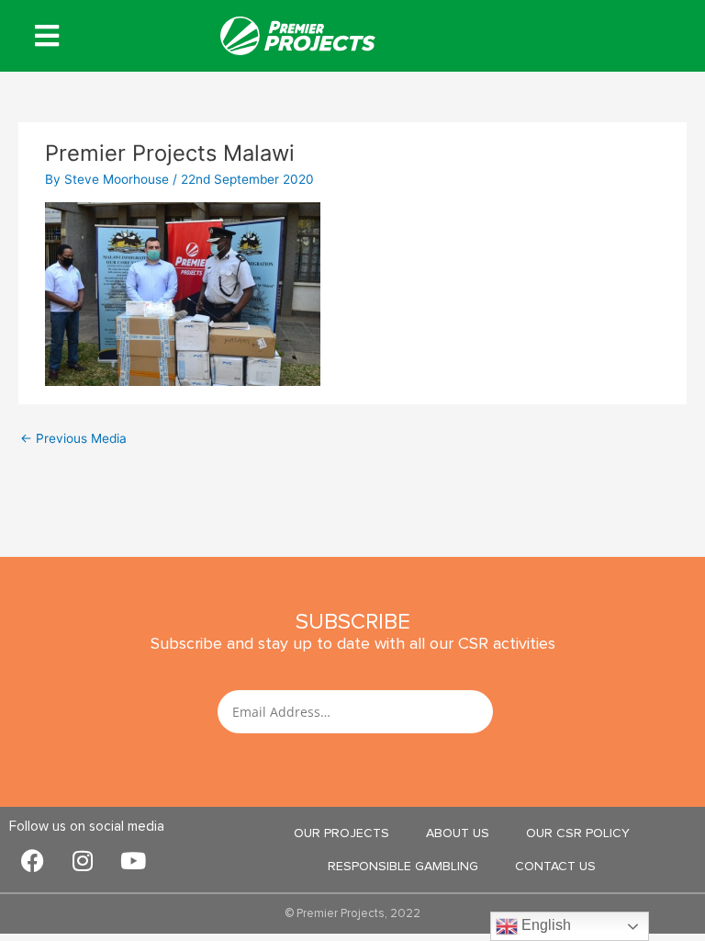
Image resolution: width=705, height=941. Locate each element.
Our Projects (341, 833)
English (544, 925)
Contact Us (555, 866)
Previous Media (73, 438)
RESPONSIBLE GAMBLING (403, 866)
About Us (457, 833)
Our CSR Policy (578, 833)
